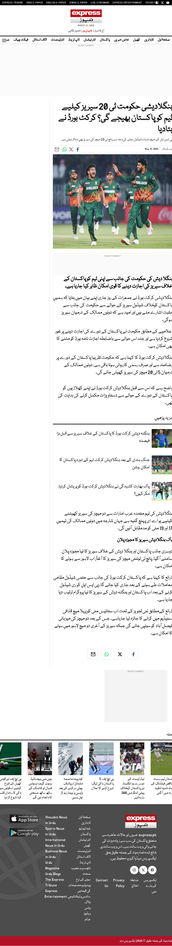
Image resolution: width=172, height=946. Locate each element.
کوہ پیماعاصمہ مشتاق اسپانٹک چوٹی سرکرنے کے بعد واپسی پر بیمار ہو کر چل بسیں (71, 788)
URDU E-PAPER (34, 2)
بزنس (88, 908)
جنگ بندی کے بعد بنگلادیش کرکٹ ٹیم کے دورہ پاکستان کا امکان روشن (104, 464)
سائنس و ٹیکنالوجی (79, 896)
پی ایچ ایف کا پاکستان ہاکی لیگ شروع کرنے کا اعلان (102, 784)
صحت (87, 874)
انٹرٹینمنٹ (57, 39)
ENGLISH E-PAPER (56, 2)
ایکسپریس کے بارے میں (150, 886)
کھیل (136, 39)
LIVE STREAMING (100, 2)
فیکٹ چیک (21, 39)
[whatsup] (106, 654)
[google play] (27, 832)
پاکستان (105, 39)
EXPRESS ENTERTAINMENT (127, 2)
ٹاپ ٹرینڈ (73, 39)
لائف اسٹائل (40, 39)
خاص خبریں (121, 39)
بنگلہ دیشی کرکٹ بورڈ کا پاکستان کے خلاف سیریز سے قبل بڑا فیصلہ (103, 437)
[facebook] (133, 654)
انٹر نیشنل (90, 39)
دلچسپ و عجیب (81, 868)
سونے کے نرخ (83, 879)
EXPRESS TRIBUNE (13, 2)
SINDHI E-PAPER (78, 2)
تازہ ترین (149, 39)
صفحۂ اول (164, 39)
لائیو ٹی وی (87, 31)
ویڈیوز (87, 913)
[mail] (92, 654)
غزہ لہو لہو (85, 828)
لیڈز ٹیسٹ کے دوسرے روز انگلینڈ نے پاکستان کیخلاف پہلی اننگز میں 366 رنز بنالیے (132, 788)
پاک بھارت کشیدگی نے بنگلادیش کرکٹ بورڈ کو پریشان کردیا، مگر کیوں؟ (104, 490)
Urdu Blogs (53, 874)
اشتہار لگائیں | (75, 31)
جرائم (88, 919)
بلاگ (88, 902)
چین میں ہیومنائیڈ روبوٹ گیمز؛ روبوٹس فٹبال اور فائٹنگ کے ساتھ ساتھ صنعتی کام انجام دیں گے (40, 788)
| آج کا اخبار (98, 31)
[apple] (27, 819)
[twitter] (119, 654)
